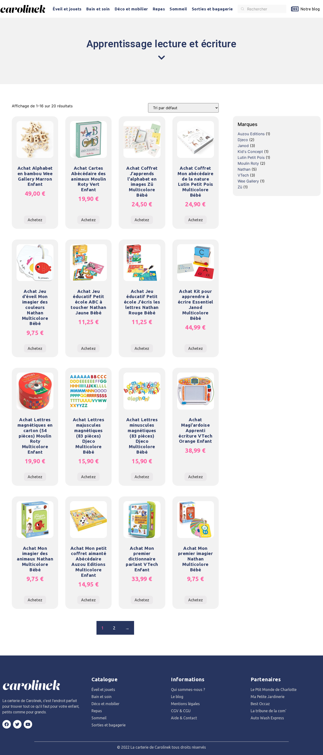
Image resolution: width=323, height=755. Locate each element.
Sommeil (178, 9)
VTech (243, 175)
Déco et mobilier (131, 9)
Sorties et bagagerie (212, 9)
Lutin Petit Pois (251, 157)
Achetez (35, 220)
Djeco (243, 139)
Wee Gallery (248, 181)
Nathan (244, 169)
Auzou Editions (251, 133)
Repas (159, 9)
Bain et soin (98, 9)
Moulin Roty (248, 163)
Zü (240, 187)
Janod (243, 145)
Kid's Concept (250, 151)
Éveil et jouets (67, 9)
